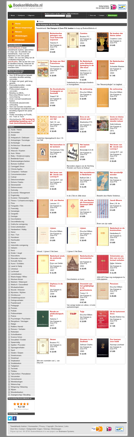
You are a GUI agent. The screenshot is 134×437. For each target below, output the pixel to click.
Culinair (13, 177)
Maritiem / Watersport (19, 282)
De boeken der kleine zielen (116, 34)
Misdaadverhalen (17, 287)
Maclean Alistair (17, 279)
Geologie (14, 216)
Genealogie (15, 211)
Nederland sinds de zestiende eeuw (57, 258)
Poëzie (13, 316)
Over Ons (14, 429)
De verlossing (86, 89)
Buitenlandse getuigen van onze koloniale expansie (56, 36)
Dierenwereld (16, 185)
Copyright (50, 426)
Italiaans (14, 248)
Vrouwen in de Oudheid (86, 340)
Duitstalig (14, 190)
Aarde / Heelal (16, 130)
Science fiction (16, 337)
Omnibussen (15, 295)
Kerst (13, 250)
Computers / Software (19, 172)
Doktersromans (16, 187)
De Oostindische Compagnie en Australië (57, 91)
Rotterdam (15, 332)
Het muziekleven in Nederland (87, 173)
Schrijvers (21, 15)
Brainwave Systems (66, 431)
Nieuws (18, 32)
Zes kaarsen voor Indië (115, 340)
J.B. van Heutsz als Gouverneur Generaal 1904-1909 (87, 203)
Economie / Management (20, 193)
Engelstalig (15, 195)
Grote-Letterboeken (18, 227)
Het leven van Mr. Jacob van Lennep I (116, 147)
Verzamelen (15, 376)
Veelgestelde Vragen (34, 429)
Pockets (14, 308)
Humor (13, 243)
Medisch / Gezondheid (19, 285)
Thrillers (14, 371)
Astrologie (14, 148)
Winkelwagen (112, 15)
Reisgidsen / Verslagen (19, 321)
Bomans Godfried (17, 164)
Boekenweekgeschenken (20, 161)
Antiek (13, 135)
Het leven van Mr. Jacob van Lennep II (56, 174)
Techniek (14, 369)
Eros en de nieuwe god (85, 118)
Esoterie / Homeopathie (20, 198)
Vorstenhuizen (16, 379)
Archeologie (15, 143)
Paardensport (16, 303)
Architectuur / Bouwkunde (20, 145)
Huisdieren (15, 237)
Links (67, 426)
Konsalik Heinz (16, 261)
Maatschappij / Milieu (19, 277)
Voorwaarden (33, 426)
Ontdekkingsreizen (18, 298)
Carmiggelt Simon (17, 166)
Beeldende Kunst (17, 159)
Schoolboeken (16, 334)
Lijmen (53, 228)
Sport (13, 350)
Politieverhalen (16, 313)
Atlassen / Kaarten (18, 151)
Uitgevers (31, 15)
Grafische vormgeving (19, 224)
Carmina (83, 33)
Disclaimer (59, 426)
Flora (13, 203)
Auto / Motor (15, 153)
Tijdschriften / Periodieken (21, 374)
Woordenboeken (17, 392)
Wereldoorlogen (17, 382)
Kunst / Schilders (17, 264)
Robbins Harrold (17, 327)
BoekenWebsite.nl (15, 48)
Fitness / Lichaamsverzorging (22, 201)
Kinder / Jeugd (16, 253)
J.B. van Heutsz (57, 200)
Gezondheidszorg (17, 222)
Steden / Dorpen (17, 353)
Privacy (42, 426)
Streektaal (15, 358)
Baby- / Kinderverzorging (20, 156)
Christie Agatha (16, 169)
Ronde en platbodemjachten (57, 313)
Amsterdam (15, 132)
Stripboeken (15, 361)
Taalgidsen (15, 366)
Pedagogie (15, 306)
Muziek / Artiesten (18, 290)
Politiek (13, 311)
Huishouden (15, 240)
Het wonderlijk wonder (116, 173)
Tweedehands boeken (18, 426)
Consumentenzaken (18, 174)
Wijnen (13, 390)
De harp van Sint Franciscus (57, 62)
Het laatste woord (85, 146)
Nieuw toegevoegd (23, 28)
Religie (13, 324)
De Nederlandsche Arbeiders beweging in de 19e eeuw (87, 64)
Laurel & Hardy (16, 266)
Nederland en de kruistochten (117, 229)
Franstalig (14, 208)
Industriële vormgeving (19, 245)
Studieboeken (16, 363)
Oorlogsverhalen (17, 300)
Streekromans (16, 355)
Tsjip (82, 311)
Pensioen (114, 284)
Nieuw (13, 15)
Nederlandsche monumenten (86, 257)
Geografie (14, 214)
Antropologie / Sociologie (20, 140)
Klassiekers (15, 256)
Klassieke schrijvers (18, 258)
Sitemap (46, 429)
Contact (101, 15)
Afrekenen (19, 40)
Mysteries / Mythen (18, 292)
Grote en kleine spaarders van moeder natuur (117, 119)
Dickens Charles (17, 182)
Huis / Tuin (15, 235)
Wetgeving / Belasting (19, 387)
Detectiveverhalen (17, 180)
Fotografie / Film (17, 206)
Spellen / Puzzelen (18, 345)
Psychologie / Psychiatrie (20, 319)
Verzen (53, 339)
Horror (13, 232)
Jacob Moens (116, 200)
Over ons (93, 15)
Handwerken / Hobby (19, 229)
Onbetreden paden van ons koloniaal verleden (117, 258)
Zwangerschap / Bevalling (20, 395)
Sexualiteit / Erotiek (18, 340)
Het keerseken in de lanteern (57, 146)
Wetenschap (15, 384)
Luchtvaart (15, 271)
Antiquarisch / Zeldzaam (20, 138)
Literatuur (14, 269)
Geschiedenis (16, 219)
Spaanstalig (15, 342)
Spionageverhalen (17, 348)
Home (18, 23)
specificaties (13, 62)
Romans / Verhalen (18, 329)
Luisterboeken (16, 274)
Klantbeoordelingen (23, 409)
